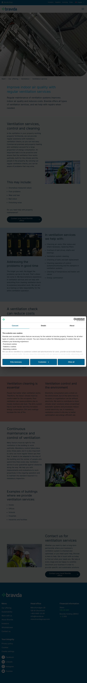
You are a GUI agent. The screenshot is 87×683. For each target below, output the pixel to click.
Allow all (71, 362)
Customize (42, 362)
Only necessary (16, 362)
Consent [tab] (15, 326)
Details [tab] (43, 326)
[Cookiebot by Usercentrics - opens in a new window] (75, 319)
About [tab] (72, 326)
